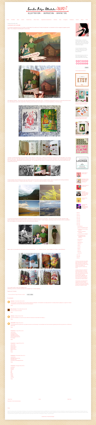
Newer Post (10, 399)
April (78, 249)
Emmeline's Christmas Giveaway (81, 232)
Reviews (55, 19)
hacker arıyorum (13, 349)
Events (22, 19)
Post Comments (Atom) (16, 401)
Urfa (11, 370)
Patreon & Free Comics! (84, 198)
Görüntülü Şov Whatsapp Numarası (17, 360)
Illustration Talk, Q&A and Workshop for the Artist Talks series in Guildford (85, 206)
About (82, 19)
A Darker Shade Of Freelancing (85, 186)
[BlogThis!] (28, 294)
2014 (78, 221)
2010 (78, 256)
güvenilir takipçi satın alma (15, 336)
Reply (12, 305)
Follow (9, 408)
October (79, 240)
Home (8, 19)
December (79, 226)
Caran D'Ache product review (82, 227)
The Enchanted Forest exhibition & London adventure (81, 236)
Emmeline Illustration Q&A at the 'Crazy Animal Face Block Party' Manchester (85, 193)
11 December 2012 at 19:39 (19, 301)
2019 (78, 214)
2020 (78, 212)
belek (12, 350)
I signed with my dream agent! (85, 173)
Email (87, 19)
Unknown (12, 301)
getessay (55, 324)
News (18, 19)
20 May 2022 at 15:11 (19, 322)
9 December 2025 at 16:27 (20, 355)
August (79, 243)
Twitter (77, 19)
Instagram (65, 19)
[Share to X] (30, 294)
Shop (60, 19)
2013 (78, 223)
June (78, 246)
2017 (78, 217)
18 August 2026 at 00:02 (20, 365)
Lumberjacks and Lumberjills (82, 233)
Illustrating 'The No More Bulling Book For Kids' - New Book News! (85, 180)
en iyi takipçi (13, 337)
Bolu (11, 372)
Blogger (52, 416)
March (79, 251)
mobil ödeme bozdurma (15, 335)
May (78, 248)
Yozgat (12, 376)
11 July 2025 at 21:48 (19, 330)
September (80, 242)
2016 (78, 218)
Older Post (69, 399)
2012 (78, 224)
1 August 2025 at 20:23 (20, 343)
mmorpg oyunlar (14, 333)
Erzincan (12, 377)
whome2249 (13, 322)
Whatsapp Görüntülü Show (15, 358)
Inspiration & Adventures (46, 19)
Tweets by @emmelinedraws (80, 70)
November (79, 239)
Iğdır (11, 371)
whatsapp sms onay (14, 334)
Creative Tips (29, 19)
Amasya (12, 369)
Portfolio (13, 19)
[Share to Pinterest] (32, 294)
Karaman (12, 368)
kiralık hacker (13, 345)
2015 (78, 220)
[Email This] (27, 294)
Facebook (72, 19)
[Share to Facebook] (31, 294)
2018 (78, 215)
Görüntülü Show (13, 359)
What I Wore (36, 19)
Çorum (12, 373)
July (78, 245)
